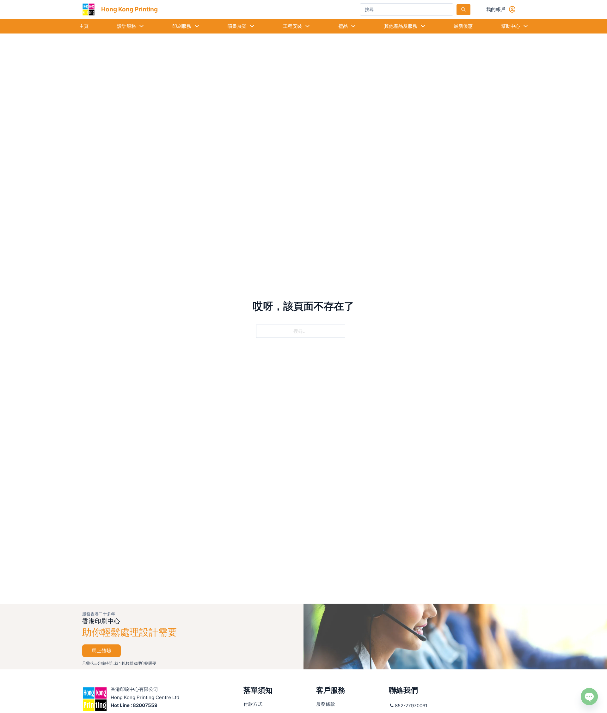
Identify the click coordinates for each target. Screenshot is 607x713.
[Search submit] (463, 9)
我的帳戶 (496, 9)
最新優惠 (463, 26)
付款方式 (252, 704)
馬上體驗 (101, 651)
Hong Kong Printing (129, 9)
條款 (325, 704)
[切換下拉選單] (141, 26)
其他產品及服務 (400, 26)
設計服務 (126, 26)
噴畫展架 (237, 26)
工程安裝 (292, 26)
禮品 (343, 26)
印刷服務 (181, 26)
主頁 (84, 26)
